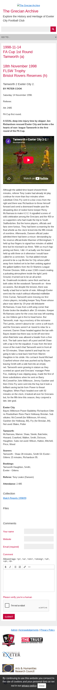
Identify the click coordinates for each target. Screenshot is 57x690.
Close (42, 686)
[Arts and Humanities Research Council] (19, 670)
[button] (5, 567)
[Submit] (53, 29)
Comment (8, 554)
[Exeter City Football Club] (8, 642)
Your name (8, 531)
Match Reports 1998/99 (14, 498)
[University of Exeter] (11, 658)
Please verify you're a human (17, 597)
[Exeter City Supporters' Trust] (32, 642)
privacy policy (29, 685)
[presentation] (6, 567)
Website (7, 539)
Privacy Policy (47, 630)
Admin (14, 630)
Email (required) (11, 546)
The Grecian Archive (20, 11)
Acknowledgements (29, 630)
